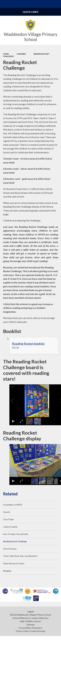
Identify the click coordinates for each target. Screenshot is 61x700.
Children (21, 54)
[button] (16, 400)
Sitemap (31, 624)
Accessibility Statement (30, 627)
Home (6, 54)
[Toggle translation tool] (49, 4)
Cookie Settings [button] (37, 631)
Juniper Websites (39, 618)
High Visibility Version (30, 621)
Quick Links (30, 11)
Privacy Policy (22, 631)
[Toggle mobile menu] (4, 4)
